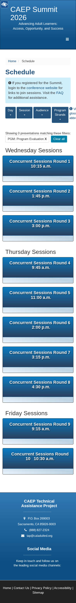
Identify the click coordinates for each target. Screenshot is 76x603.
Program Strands (60, 112)
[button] (23, 575)
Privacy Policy (42, 588)
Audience (42, 110)
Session (24, 110)
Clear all (59, 139)
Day (10, 110)
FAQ (59, 93)
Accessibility (63, 588)
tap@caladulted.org (39, 535)
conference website (42, 88)
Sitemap (38, 592)
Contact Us (21, 588)
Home (12, 61)
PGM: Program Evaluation (27, 139)
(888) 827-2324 (39, 530)
